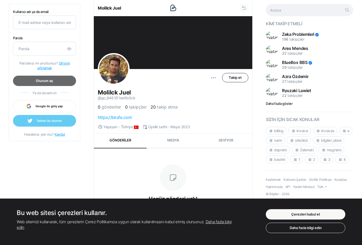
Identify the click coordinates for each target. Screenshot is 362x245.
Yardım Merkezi (304, 187)
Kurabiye (340, 180)
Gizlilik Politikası (320, 180)
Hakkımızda (274, 187)
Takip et (235, 77)
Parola (18, 38)
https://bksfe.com (115, 117)
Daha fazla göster (279, 103)
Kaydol (60, 134)
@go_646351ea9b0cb (116, 98)
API (287, 187)
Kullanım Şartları (295, 180)
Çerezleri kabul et (305, 214)
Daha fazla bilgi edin (306, 228)
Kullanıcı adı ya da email (30, 12)
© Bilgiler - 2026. (278, 194)
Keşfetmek (273, 180)
